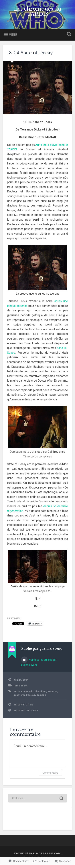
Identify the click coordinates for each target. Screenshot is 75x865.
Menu (13, 34)
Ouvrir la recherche (68, 34)
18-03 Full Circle (23, 704)
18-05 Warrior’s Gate (25, 710)
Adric (16, 691)
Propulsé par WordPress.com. (37, 853)
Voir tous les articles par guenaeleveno (38, 662)
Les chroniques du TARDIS (37, 11)
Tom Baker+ (20, 685)
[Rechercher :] (37, 798)
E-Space (52, 691)
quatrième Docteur (24, 694)
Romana (41, 694)
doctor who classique (33, 691)
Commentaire (50, 772)
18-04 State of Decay (30, 52)
